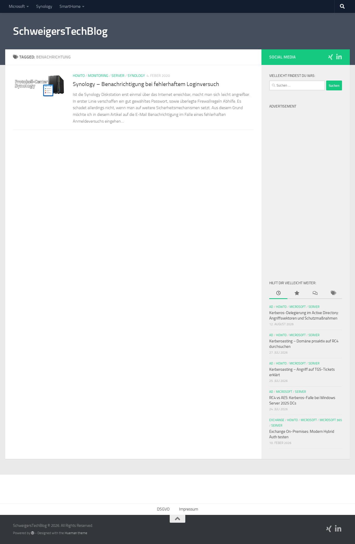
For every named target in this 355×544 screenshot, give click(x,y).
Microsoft (17, 6)
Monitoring (98, 76)
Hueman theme (76, 533)
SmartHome (70, 6)
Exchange (276, 420)
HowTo (79, 76)
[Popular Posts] (296, 293)
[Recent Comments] (315, 293)
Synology (44, 6)
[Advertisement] (305, 189)
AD (271, 307)
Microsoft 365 (331, 420)
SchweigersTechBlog (60, 31)
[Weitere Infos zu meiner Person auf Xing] (330, 57)
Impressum (188, 509)
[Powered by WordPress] (32, 533)
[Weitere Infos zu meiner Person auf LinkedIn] (339, 57)
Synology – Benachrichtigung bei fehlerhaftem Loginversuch (146, 84)
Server (117, 76)
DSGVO (163, 509)
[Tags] (333, 293)
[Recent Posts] (278, 293)
